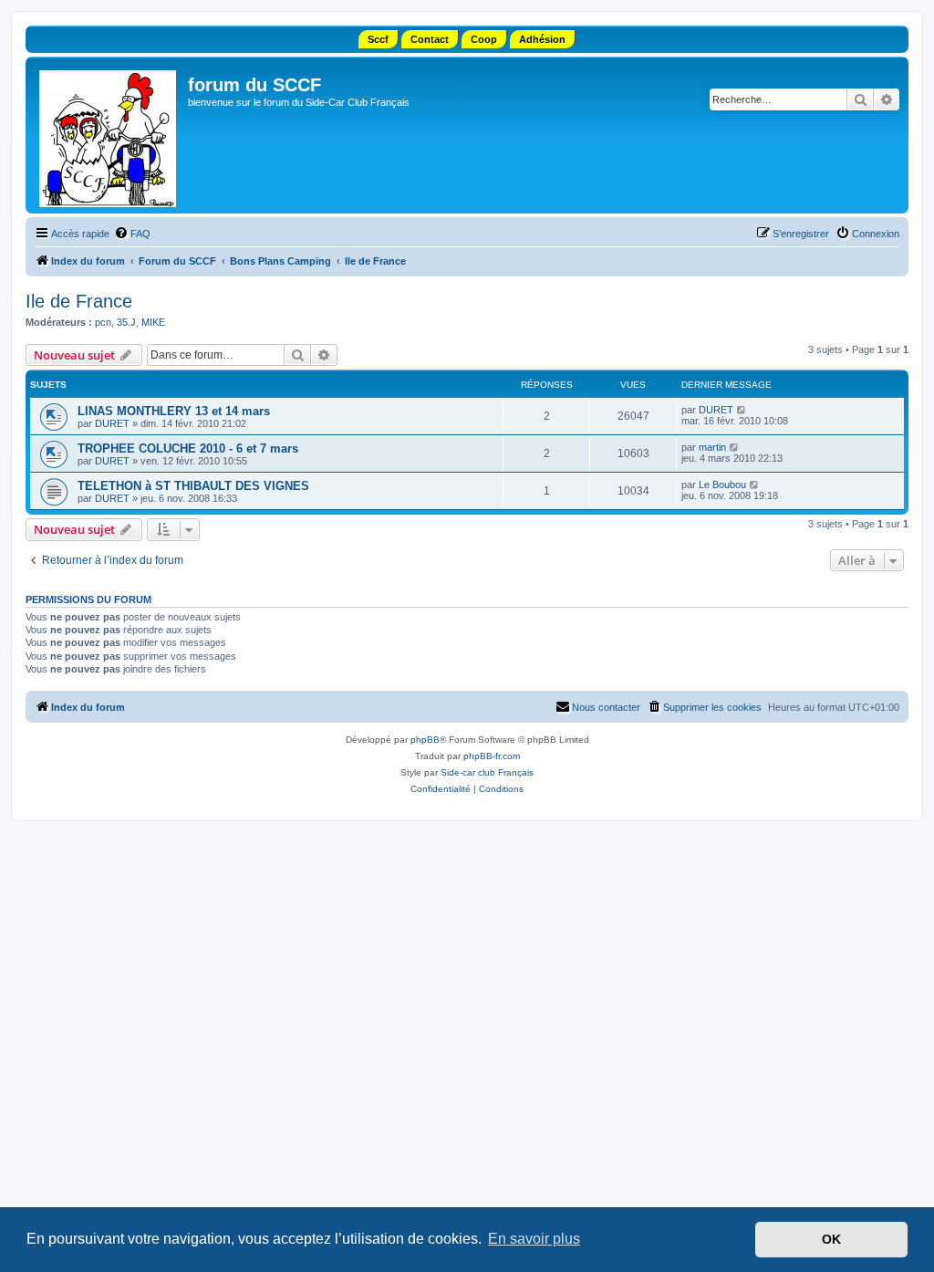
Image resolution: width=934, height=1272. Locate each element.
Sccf (378, 39)
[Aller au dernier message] (742, 409)
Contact (429, 39)
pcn (103, 322)
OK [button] (831, 1239)
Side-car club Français (487, 772)
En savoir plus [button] (534, 1238)
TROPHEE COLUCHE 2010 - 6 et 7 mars (188, 448)
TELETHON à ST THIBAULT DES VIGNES (193, 486)
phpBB (425, 740)
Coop (484, 39)
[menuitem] (132, 234)
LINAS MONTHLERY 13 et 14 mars (174, 411)
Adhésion (542, 39)
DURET (112, 423)
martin (712, 447)
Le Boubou (722, 484)
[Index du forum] (109, 135)
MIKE (153, 322)
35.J (126, 322)
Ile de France (79, 301)
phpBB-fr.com (491, 756)
